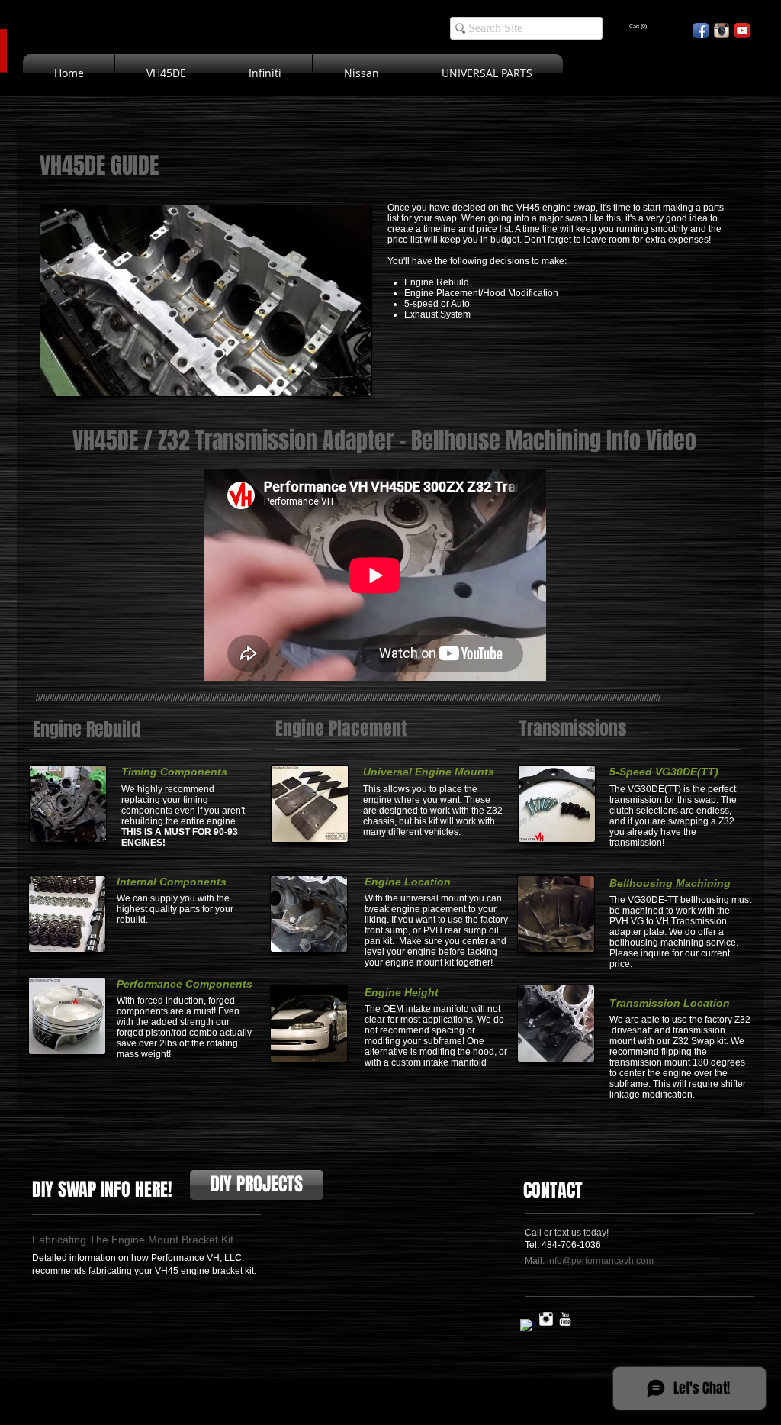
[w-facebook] (527, 1326)
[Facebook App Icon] (701, 30)
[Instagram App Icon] (721, 30)
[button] (638, 27)
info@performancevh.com (600, 1261)
